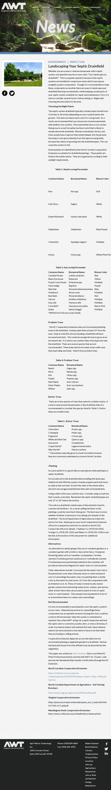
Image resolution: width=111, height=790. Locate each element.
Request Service (72, 7)
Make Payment (92, 743)
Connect (57, 7)
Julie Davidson (79, 653)
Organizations (91, 754)
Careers (88, 750)
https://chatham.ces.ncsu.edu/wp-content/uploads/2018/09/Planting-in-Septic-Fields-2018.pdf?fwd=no (77, 676)
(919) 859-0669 (71, 743)
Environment (57, 61)
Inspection (77, 61)
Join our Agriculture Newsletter (90, 768)
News (55, 26)
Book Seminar (91, 747)
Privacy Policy (91, 757)
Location (89, 761)
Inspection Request (92, 7)
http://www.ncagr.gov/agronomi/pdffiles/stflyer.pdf (72, 692)
